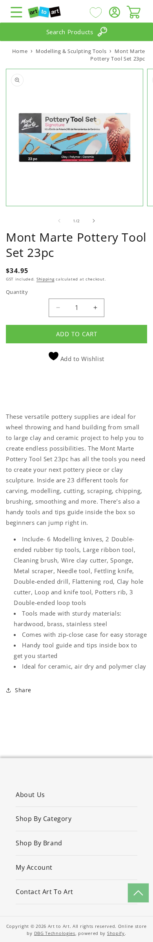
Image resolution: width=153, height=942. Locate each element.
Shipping (45, 279)
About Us (30, 794)
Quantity (17, 291)
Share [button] (23, 690)
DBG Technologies (54, 933)
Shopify (116, 933)
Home (19, 51)
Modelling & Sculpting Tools (71, 51)
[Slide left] (59, 220)
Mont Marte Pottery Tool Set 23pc (117, 55)
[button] (16, 12)
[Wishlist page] (95, 12)
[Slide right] (93, 220)
